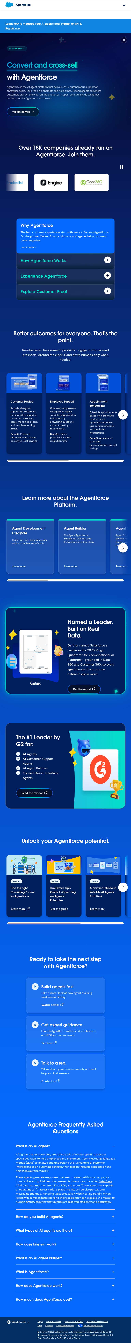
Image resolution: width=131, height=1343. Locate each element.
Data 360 (60, 1185)
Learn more (27, 247)
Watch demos (21, 112)
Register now (12, 28)
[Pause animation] (122, 167)
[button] (123, 415)
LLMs (30, 1162)
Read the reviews (32, 793)
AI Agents (22, 1154)
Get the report (82, 689)
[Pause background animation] (124, 40)
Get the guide (59, 909)
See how (47, 1043)
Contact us (48, 1081)
